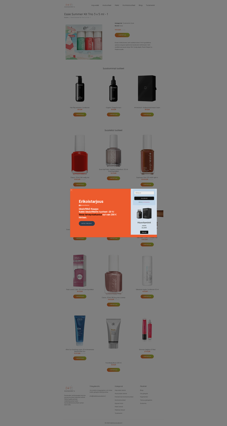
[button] (87, 223)
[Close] (71, 190)
